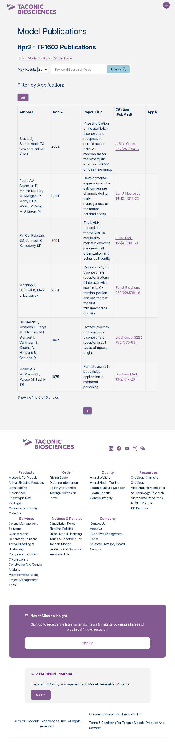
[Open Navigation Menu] (166, 5)
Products (26, 472)
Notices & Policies (67, 518)
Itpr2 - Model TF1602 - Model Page (45, 58)
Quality (108, 472)
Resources (148, 472)
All (23, 97)
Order (67, 472)
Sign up (87, 643)
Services (26, 518)
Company (108, 518)
